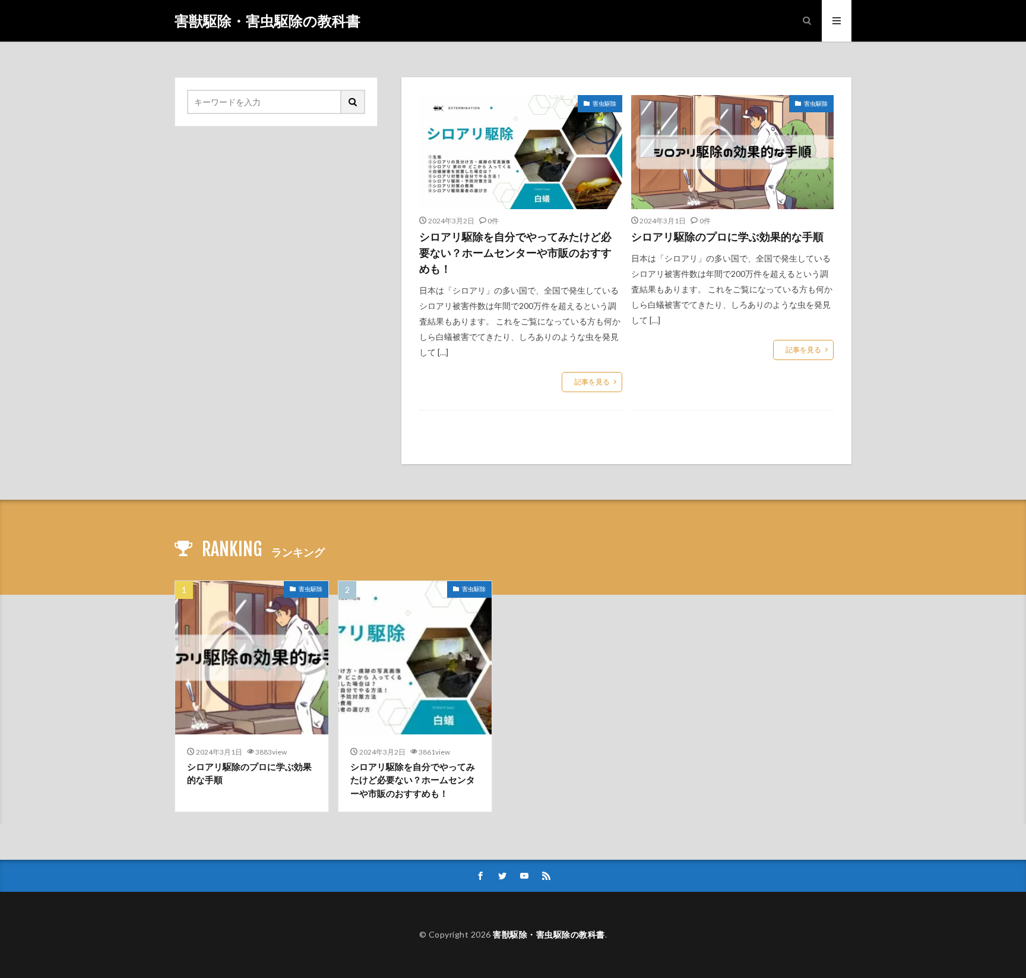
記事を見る (592, 381)
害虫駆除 (604, 103)
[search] (353, 102)
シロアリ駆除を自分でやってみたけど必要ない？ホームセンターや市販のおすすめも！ (515, 252)
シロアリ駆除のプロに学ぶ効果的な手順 (727, 236)
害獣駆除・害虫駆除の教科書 (267, 21)
